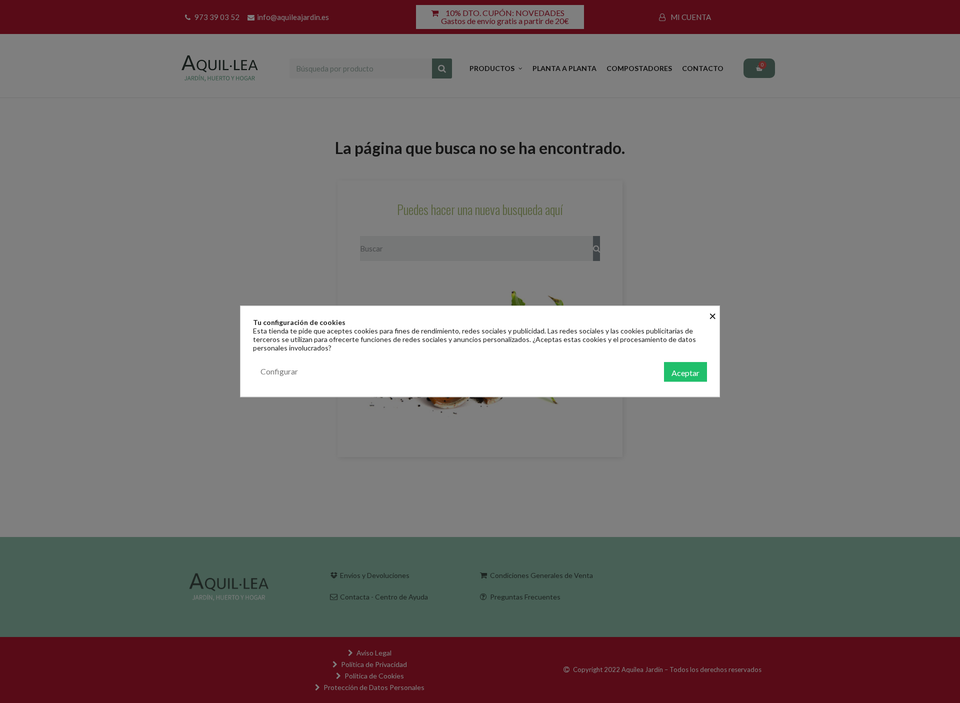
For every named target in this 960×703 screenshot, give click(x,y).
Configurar (279, 371)
